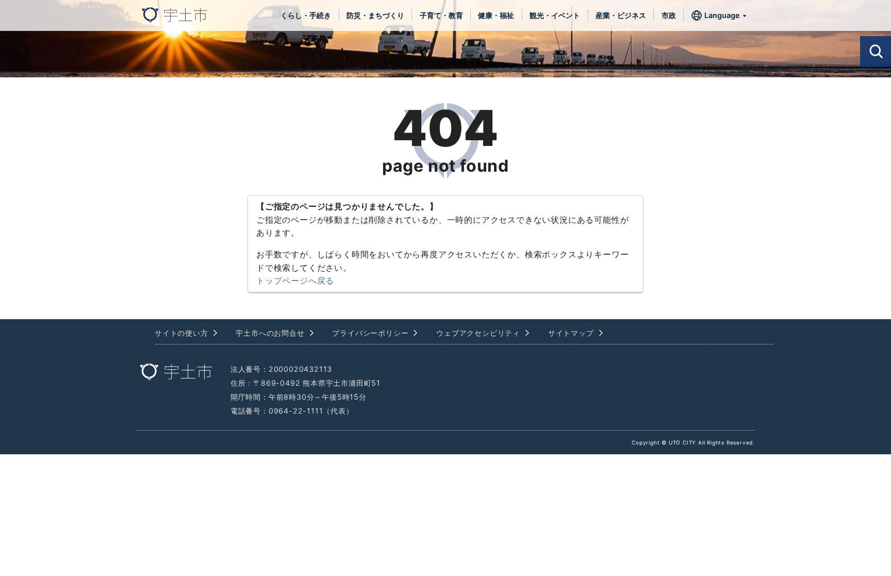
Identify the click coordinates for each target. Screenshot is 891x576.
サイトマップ (571, 332)
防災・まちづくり (375, 15)
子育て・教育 (441, 15)
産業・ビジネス (621, 15)
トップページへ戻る (295, 280)
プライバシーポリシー (370, 332)
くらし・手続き (305, 15)
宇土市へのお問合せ (270, 332)
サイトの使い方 (181, 332)
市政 (669, 15)
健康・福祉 (496, 15)
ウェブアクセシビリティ (478, 332)
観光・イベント (555, 15)
